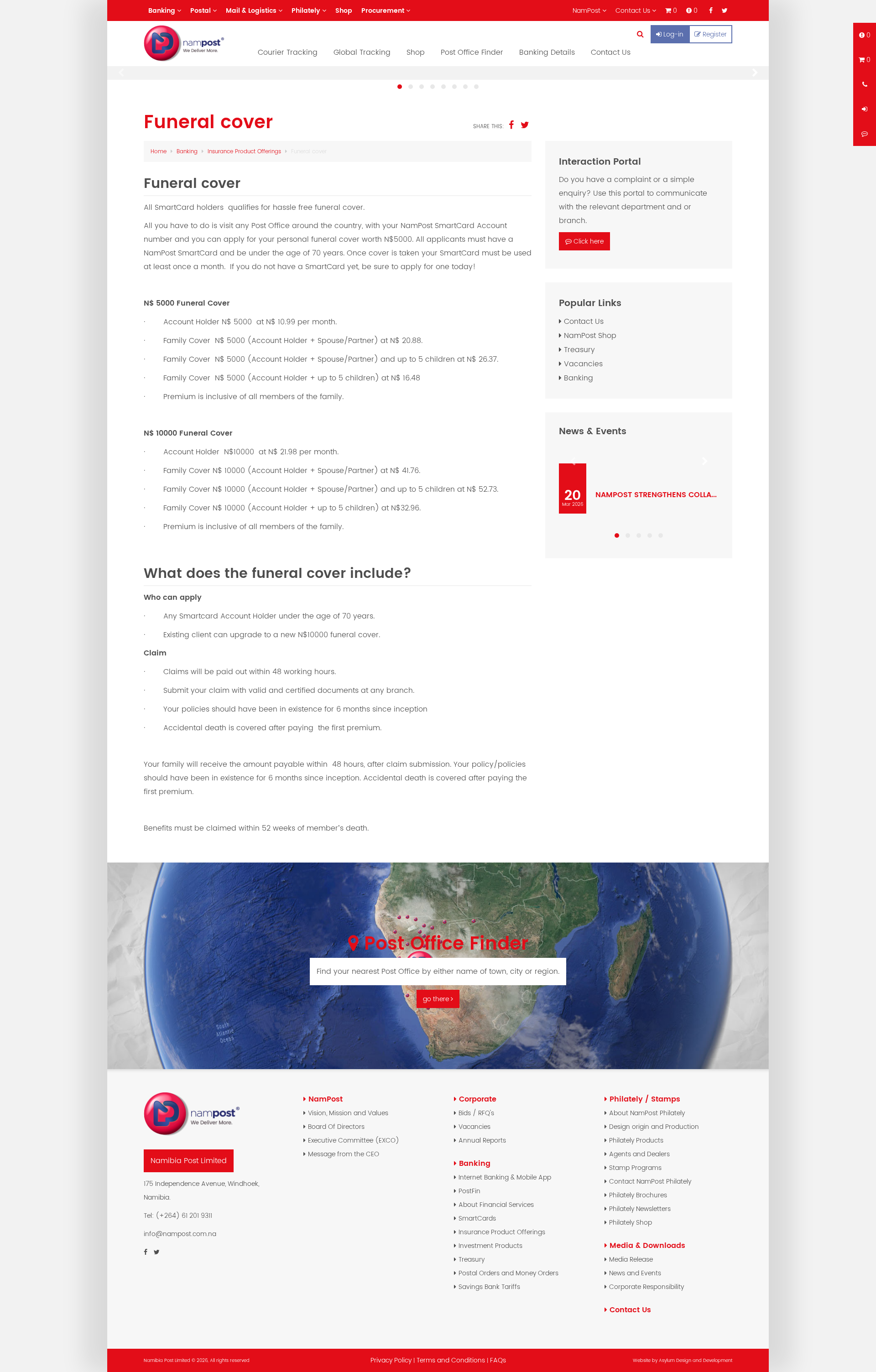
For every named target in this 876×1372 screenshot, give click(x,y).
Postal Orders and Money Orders (508, 1273)
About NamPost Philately (647, 1112)
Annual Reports (482, 1140)
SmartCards (477, 1218)
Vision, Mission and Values (348, 1112)
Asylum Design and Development (695, 1360)
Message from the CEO (343, 1154)
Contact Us (611, 52)
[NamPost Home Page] (194, 43)
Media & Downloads (647, 1245)
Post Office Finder (472, 52)
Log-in (673, 34)
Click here (589, 241)
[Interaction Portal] (864, 133)
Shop (416, 52)
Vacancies (583, 364)
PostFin (469, 1190)
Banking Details (547, 52)
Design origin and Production (654, 1126)
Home (159, 151)
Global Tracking (362, 52)
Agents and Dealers (639, 1154)
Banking (187, 151)
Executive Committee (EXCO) (353, 1140)
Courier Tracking (288, 52)
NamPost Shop (590, 335)
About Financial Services (496, 1204)
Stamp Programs (635, 1167)
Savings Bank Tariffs (489, 1286)
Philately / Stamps (645, 1099)
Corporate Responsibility (646, 1286)
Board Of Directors (336, 1126)
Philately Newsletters (640, 1208)
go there (437, 998)
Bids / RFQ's (476, 1112)
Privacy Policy (391, 1360)
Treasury (579, 349)
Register (715, 34)
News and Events (635, 1273)
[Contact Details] (864, 84)
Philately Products (636, 1140)
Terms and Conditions (452, 1360)
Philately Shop (630, 1222)
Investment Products (490, 1245)
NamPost (325, 1099)
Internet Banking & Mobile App (505, 1177)
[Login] (864, 109)
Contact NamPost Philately (650, 1181)
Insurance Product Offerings (244, 151)
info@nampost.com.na (180, 1233)
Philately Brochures (638, 1195)
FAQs (498, 1360)
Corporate (477, 1099)
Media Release (631, 1259)
